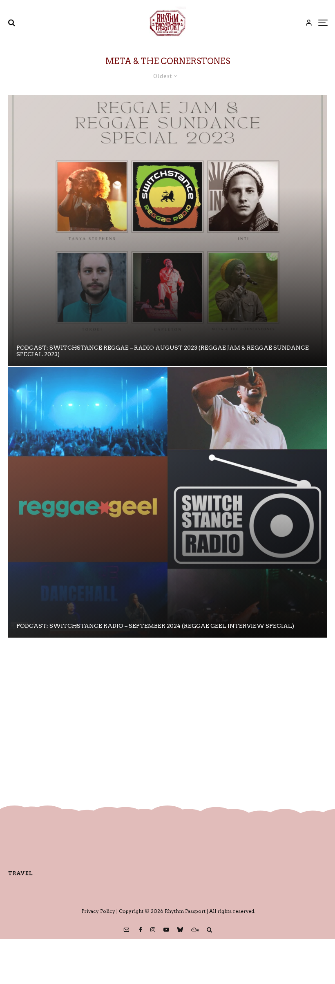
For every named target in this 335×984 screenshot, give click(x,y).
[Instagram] (152, 930)
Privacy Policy (98, 911)
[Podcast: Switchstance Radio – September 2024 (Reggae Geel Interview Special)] (167, 502)
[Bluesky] (180, 930)
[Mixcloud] (195, 930)
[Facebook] (140, 930)
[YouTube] (166, 930)
